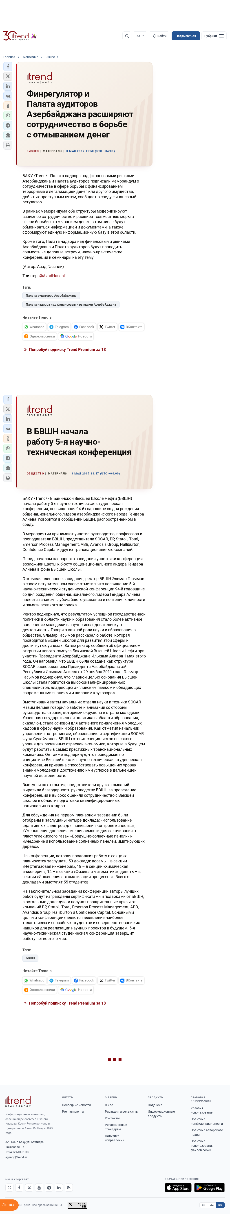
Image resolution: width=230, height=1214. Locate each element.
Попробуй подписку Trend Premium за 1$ (67, 349)
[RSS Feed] (69, 1188)
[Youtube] (39, 1188)
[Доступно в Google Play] (209, 1187)
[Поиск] (126, 35)
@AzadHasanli (52, 275)
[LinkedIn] (59, 1188)
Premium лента (73, 1111)
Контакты (112, 1118)
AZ (212, 1205)
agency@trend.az (16, 1157)
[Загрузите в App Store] (178, 1187)
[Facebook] (19, 1188)
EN (204, 1205)
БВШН (30, 958)
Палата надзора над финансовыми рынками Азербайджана (71, 304)
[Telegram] (49, 1188)
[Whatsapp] (9, 1188)
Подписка (155, 1105)
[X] (29, 1188)
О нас (109, 1105)
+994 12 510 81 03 (17, 1152)
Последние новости (76, 1105)
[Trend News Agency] (18, 1101)
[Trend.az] (20, 36)
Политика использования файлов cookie (202, 1145)
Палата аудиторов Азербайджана (51, 295)
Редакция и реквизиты (122, 1111)
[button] (8, 66)
